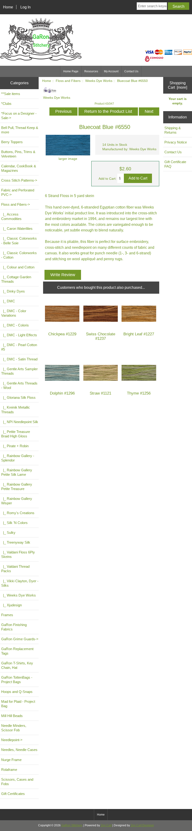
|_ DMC (8, 301)
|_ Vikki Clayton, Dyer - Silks (19, 583)
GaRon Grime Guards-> (19, 639)
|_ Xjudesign (11, 605)
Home (8, 7)
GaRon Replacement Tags (17, 651)
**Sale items (10, 94)
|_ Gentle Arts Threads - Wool (19, 385)
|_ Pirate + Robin (15, 446)
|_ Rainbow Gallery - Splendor (17, 458)
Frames (7, 615)
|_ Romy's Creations (17, 513)
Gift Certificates (13, 794)
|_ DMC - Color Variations (13, 313)
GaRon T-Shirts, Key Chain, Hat (17, 665)
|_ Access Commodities (11, 216)
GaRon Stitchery (71, 825)
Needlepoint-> (11, 740)
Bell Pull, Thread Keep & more (19, 130)
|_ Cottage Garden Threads (16, 279)
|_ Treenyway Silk (15, 542)
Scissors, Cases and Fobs (17, 781)
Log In (25, 7)
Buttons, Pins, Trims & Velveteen (18, 154)
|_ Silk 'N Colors (14, 523)
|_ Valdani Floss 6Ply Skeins (18, 554)
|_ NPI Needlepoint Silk (19, 422)
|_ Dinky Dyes (13, 291)
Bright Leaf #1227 (138, 334)
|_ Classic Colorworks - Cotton (19, 255)
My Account (111, 71)
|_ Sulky (8, 532)
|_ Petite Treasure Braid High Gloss (15, 434)
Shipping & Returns (172, 130)
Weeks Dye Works (98, 81)
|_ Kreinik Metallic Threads (15, 409)
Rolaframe (9, 770)
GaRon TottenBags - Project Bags (16, 679)
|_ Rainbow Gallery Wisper (16, 501)
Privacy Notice (175, 142)
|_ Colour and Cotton (17, 267)
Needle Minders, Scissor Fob (13, 728)
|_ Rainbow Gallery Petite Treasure (16, 486)
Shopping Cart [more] (177, 85)
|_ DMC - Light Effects (19, 335)
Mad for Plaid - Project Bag (18, 703)
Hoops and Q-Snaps (17, 692)
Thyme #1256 (139, 393)
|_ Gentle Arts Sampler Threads (19, 371)
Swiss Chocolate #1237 (100, 336)
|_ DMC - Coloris (15, 325)
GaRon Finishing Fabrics (14, 627)
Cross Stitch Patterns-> (19, 180)
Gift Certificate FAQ (175, 164)
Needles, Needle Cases (19, 750)
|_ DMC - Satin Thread (19, 359)
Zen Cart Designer (142, 825)
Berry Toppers (12, 142)
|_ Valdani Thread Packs (15, 568)
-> (15, 204)
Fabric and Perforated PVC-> (17, 192)
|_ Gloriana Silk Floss (18, 397)
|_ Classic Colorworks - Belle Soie (19, 240)
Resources (91, 71)
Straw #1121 (100, 393)
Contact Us (131, 71)
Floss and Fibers (68, 81)
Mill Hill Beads (12, 716)
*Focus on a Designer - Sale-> (19, 115)
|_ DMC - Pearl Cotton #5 (19, 347)
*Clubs (6, 104)
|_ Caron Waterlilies (17, 229)
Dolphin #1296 (62, 393)
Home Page (70, 71)
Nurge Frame (11, 760)
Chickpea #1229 (62, 334)
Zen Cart (106, 825)
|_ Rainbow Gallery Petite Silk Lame (16, 472)
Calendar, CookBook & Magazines (18, 168)
